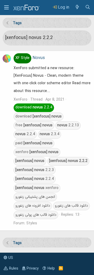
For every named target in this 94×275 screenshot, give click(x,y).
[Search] (88, 7)
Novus (30, 58)
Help (51, 268)
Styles (31, 223)
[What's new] (77, 7)
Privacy (33, 268)
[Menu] (6, 7)
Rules (13, 268)
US (10, 258)
